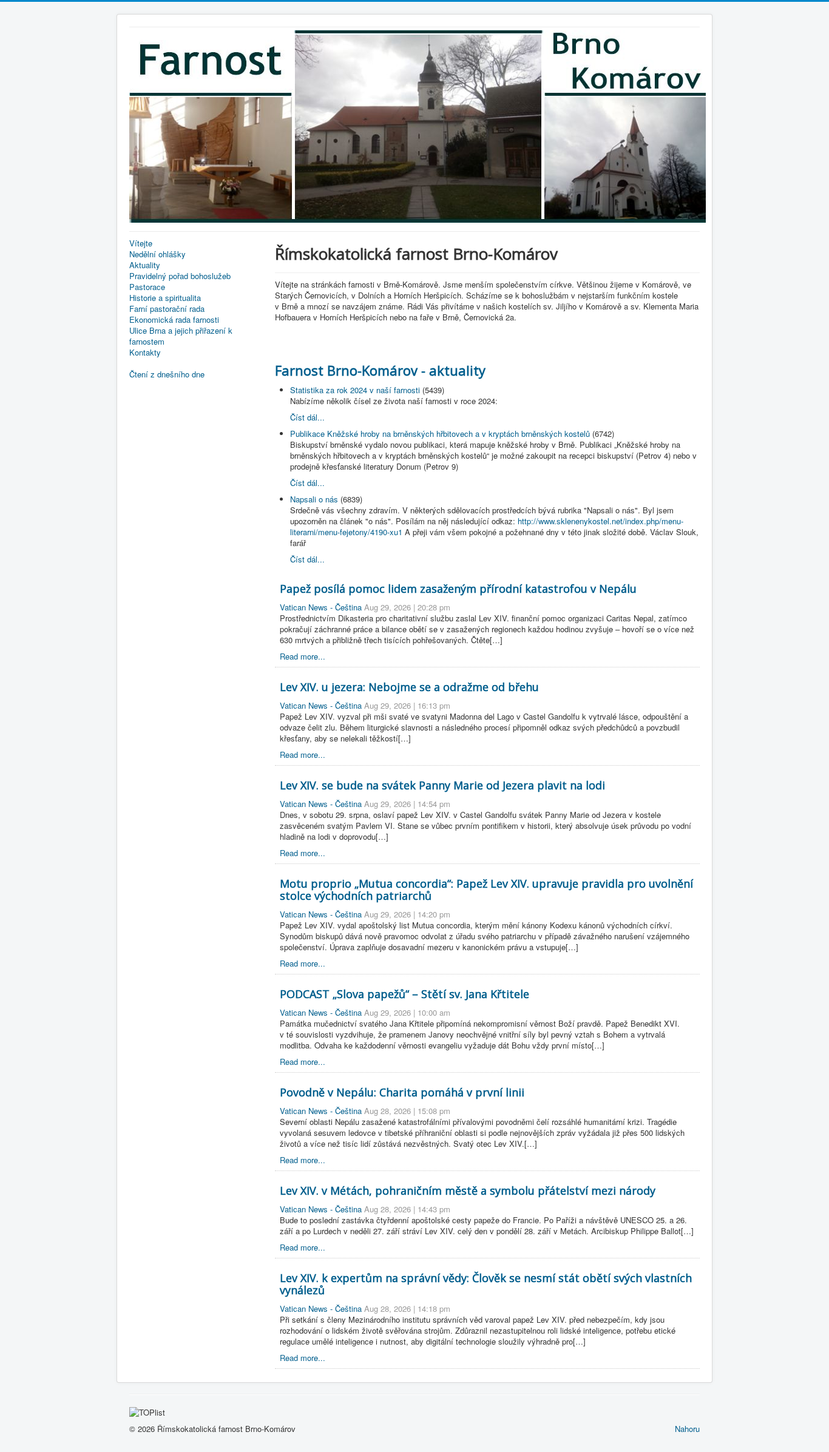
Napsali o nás (314, 499)
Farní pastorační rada (167, 308)
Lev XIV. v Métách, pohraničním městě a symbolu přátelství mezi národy (467, 1190)
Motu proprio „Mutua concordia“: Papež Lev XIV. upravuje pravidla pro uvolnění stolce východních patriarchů (486, 889)
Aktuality (144, 265)
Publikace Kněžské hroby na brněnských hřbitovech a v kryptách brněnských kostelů (440, 433)
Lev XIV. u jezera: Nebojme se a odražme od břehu (409, 687)
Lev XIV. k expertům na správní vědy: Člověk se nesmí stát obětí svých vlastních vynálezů (486, 1284)
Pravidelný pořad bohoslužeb (180, 276)
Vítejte (140, 243)
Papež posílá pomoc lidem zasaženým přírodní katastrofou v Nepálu (458, 588)
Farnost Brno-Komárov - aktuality (380, 370)
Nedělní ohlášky (157, 254)
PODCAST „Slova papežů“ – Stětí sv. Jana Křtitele (404, 994)
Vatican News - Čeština (321, 607)
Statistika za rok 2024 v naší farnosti (355, 390)
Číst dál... (307, 417)
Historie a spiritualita (165, 297)
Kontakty (145, 352)
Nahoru (687, 1428)
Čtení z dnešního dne (167, 374)
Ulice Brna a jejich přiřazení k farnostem (180, 336)
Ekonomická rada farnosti (174, 319)
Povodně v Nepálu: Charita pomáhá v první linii (402, 1092)
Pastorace (147, 287)
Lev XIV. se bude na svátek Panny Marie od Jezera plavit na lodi (442, 785)
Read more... (302, 656)
